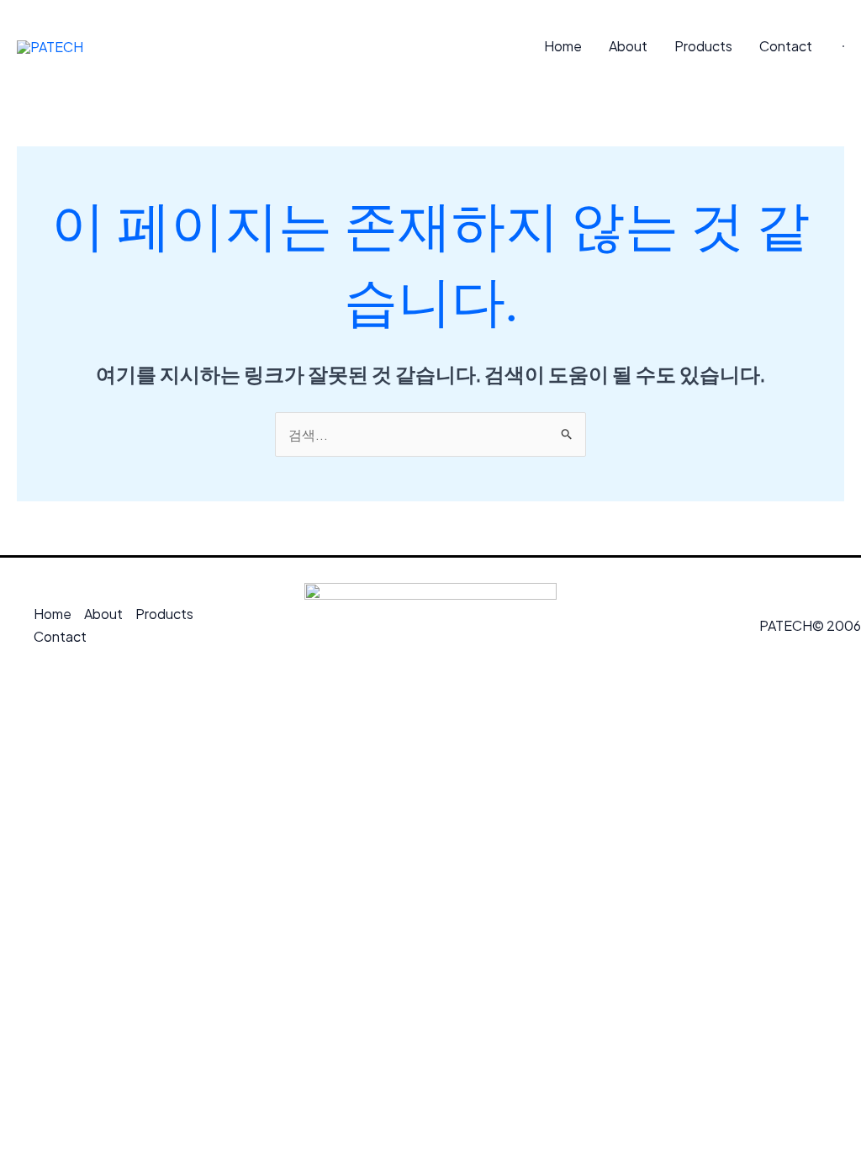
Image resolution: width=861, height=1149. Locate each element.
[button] (843, 46)
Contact (785, 46)
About (628, 46)
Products (703, 46)
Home (563, 46)
